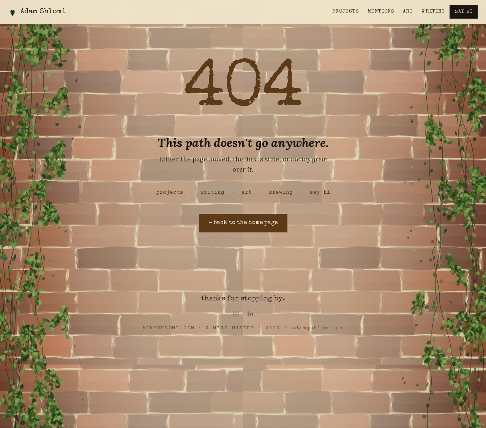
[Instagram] (236, 314)
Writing (433, 11)
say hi (320, 193)
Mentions (381, 11)
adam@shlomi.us (318, 328)
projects (169, 193)
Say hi (463, 11)
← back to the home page (243, 223)
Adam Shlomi (43, 12)
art (246, 193)
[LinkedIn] (250, 314)
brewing (281, 193)
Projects (345, 11)
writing (212, 193)
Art (408, 11)
